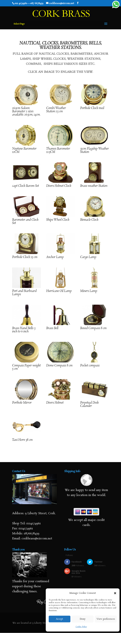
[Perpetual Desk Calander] (94, 399)
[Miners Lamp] (94, 287)
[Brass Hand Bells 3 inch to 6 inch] (26, 324)
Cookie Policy (81, 626)
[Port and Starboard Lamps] (26, 287)
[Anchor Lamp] (60, 253)
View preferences (106, 619)
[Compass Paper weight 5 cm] (26, 361)
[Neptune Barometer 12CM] (26, 145)
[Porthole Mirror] (26, 399)
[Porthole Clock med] (94, 104)
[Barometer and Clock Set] (26, 216)
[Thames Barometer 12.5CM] (60, 145)
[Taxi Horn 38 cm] (26, 436)
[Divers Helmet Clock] (60, 182)
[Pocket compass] (94, 361)
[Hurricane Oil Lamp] (60, 287)
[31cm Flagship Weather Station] (94, 145)
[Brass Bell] (60, 324)
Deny (82, 619)
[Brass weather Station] (94, 182)
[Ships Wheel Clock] (60, 216)
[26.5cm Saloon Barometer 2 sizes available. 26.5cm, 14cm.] (26, 104)
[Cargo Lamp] (94, 253)
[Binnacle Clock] (94, 216)
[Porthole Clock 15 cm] (26, 253)
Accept (59, 619)
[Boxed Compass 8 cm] (94, 324)
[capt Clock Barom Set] (26, 182)
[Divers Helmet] (60, 399)
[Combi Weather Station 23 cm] (60, 104)
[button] (115, 593)
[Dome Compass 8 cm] (60, 361)
